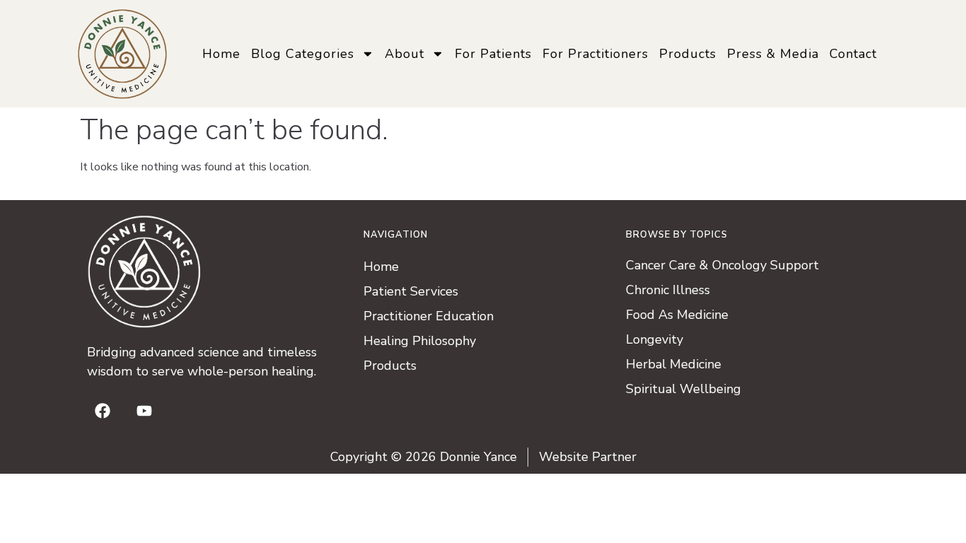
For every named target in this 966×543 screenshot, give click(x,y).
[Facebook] (102, 410)
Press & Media (773, 54)
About (404, 54)
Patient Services (410, 291)
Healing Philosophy (419, 340)
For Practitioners (595, 54)
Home (221, 54)
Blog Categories (302, 54)
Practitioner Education (428, 316)
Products (687, 54)
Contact (853, 54)
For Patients (493, 54)
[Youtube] (144, 410)
